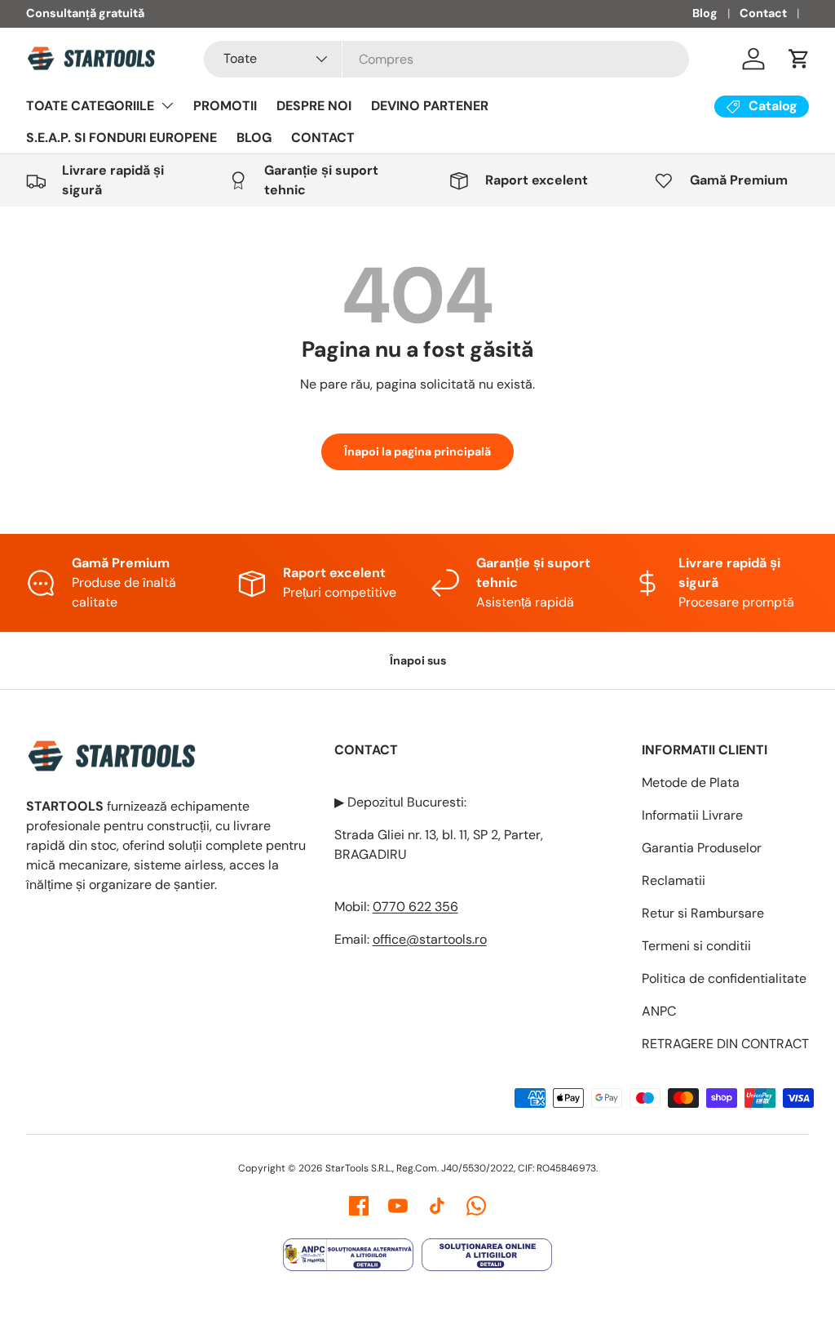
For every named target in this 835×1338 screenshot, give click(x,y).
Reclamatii (673, 880)
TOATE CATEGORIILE (90, 105)
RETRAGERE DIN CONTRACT (725, 1043)
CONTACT (323, 137)
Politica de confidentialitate (724, 978)
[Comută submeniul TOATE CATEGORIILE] (167, 105)
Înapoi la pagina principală (417, 451)
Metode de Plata (691, 782)
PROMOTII (225, 105)
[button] (799, 59)
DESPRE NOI (313, 105)
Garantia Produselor (702, 847)
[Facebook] (359, 1206)
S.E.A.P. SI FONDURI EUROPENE (121, 137)
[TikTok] (437, 1206)
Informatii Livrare (692, 815)
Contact (763, 13)
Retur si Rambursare (703, 913)
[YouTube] (398, 1206)
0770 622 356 (415, 906)
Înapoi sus (418, 660)
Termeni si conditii (696, 945)
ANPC (659, 1011)
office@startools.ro (430, 939)
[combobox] (446, 59)
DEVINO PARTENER (429, 105)
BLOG (254, 137)
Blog (705, 13)
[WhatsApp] (476, 1206)
